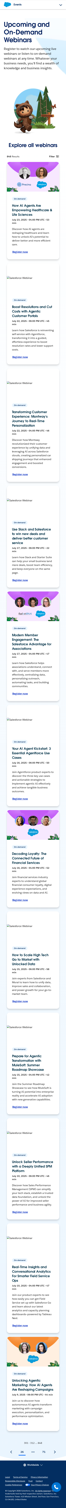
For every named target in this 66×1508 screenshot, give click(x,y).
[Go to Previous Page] (11, 1452)
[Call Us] (56, 1487)
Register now (20, 252)
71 (43, 1452)
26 (22, 1452)
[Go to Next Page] (54, 1452)
